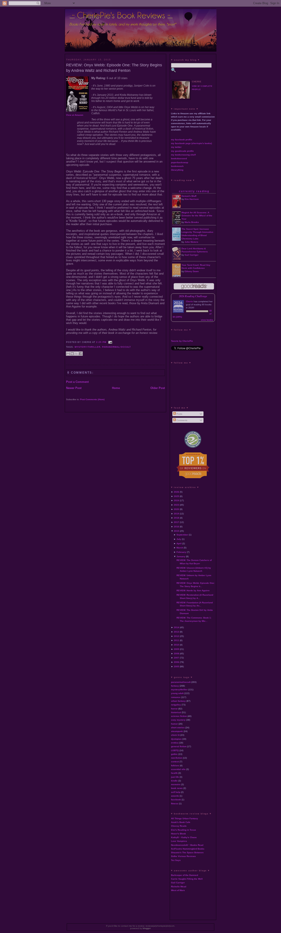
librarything (177, 170)
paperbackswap (179, 162)
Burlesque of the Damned (184, 875)
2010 (176, 645)
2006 (176, 662)
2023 (176, 505)
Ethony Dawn (192, 271)
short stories (178, 727)
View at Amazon (74, 115)
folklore (175, 765)
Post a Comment (77, 381)
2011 (176, 640)
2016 (176, 526)
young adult (177, 693)
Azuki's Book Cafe (180, 822)
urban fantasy (178, 701)
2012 (176, 636)
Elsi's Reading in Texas (183, 830)
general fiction (178, 746)
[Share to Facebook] (80, 353)
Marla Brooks (192, 222)
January (181, 556)
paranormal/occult (116, 347)
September (182, 534)
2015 (176, 531)
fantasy (175, 686)
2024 (176, 500)
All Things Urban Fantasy (184, 818)
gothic (174, 754)
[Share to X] (76, 353)
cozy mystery (178, 720)
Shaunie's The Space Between (187, 852)
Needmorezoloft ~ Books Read (187, 845)
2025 (176, 496)
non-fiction (176, 758)
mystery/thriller (87, 347)
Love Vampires (179, 841)
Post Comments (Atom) (92, 399)
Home (116, 388)
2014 (176, 627)
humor (174, 724)
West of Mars (178, 890)
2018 (176, 518)
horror (174, 708)
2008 (176, 653)
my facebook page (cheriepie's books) (191, 143)
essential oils (178, 769)
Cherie (189, 301)
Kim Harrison (192, 199)
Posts (179, 414)
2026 (176, 492)
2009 (176, 649)
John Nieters (191, 242)
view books (207, 320)
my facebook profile (181, 139)
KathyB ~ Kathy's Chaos (184, 837)
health (174, 773)
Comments (181, 420)
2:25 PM (101, 342)
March (180, 547)
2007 (176, 657)
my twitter (176, 147)
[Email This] (68, 353)
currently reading (194, 191)
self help (175, 792)
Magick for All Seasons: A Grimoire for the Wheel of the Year (197, 215)
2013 (176, 632)
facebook (176, 799)
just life (175, 777)
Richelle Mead (178, 886)
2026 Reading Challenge (193, 296)
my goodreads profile (182, 151)
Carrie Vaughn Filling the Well (187, 879)
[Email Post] (109, 342)
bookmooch (177, 166)
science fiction (179, 716)
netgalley (176, 704)
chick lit (175, 735)
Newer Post (73, 388)
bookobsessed (179, 158)
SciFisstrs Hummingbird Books (187, 849)
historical (176, 712)
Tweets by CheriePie (182, 341)
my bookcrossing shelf (183, 155)
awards (175, 796)
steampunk (177, 731)
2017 (176, 522)
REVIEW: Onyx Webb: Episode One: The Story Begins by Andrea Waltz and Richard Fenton (114, 68)
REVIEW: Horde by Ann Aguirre (193, 590)
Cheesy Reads (179, 826)
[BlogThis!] (72, 353)
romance (175, 697)
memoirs (175, 784)
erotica (174, 742)
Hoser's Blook (178, 833)
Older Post (157, 388)
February (181, 552)
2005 (176, 666)
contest (175, 761)
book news (177, 788)
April (179, 543)
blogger (147, 928)
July (179, 539)
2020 (176, 509)
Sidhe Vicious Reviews (183, 856)
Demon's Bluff (189, 196)
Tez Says (176, 860)
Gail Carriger (191, 255)
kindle (174, 780)
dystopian (176, 739)
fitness (174, 803)
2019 (176, 513)
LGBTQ (175, 750)
